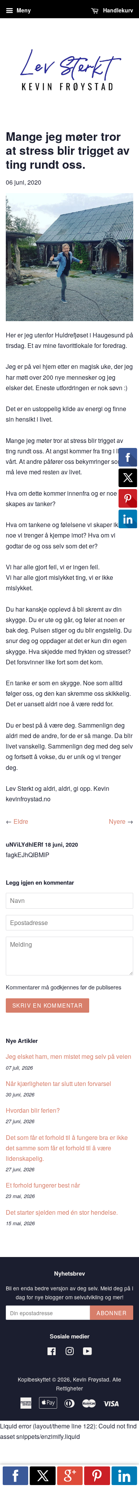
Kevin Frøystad (91, 1379)
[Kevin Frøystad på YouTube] (87, 1352)
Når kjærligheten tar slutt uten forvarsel (58, 1083)
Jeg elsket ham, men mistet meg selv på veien (68, 1056)
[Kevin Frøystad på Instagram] (69, 1352)
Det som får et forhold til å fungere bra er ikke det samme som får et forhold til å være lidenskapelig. (67, 1148)
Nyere (117, 821)
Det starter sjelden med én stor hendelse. (62, 1212)
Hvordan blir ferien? (33, 1110)
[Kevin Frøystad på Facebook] (51, 1352)
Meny (23, 10)
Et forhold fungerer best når (43, 1185)
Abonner (112, 1313)
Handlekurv (117, 10)
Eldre (21, 821)
